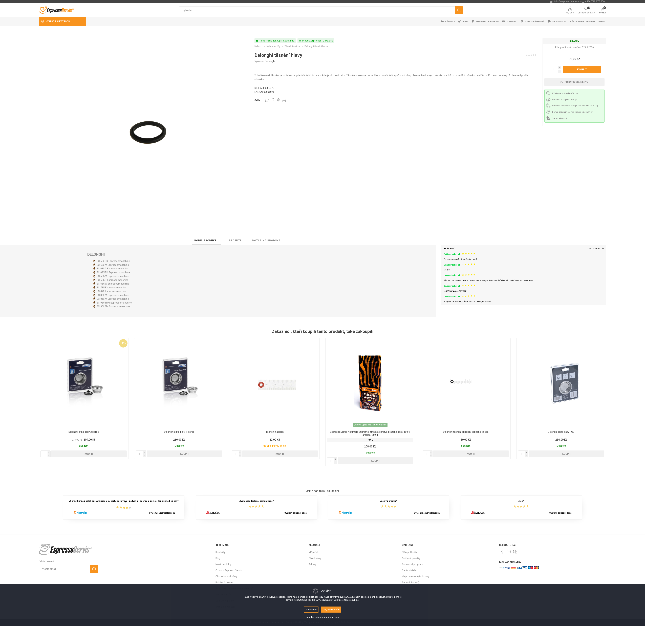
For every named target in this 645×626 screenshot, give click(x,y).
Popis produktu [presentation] (206, 240)
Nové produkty (223, 564)
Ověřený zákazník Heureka (162, 513)
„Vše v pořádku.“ (388, 501)
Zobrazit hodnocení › (594, 248)
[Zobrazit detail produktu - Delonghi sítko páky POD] (561, 383)
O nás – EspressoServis (229, 570)
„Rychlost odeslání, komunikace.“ (256, 501)
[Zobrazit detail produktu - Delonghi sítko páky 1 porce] (179, 383)
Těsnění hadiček (275, 431)
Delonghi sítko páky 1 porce (179, 431)
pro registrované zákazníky (572, 112)
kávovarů (559, 118)
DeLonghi (270, 61)
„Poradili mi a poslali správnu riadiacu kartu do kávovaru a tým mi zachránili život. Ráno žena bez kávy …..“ (124, 502)
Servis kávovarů (410, 582)
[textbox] (317, 10)
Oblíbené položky (411, 558)
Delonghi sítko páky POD (561, 431)
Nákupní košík (409, 552)
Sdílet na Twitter (267, 100)
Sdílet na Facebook (273, 100)
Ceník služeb (409, 570)
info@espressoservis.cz (567, 1)
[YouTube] (508, 551)
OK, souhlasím (331, 609)
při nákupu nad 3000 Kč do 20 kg (575, 105)
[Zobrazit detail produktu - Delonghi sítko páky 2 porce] (83, 383)
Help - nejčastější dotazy (415, 576)
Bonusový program (412, 564)
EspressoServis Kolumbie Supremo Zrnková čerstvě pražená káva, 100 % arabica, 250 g (370, 433)
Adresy (312, 564)
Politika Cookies (224, 582)
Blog (218, 558)
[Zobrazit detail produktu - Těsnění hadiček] (274, 383)
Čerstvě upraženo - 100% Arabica (370, 425)
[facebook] (502, 551)
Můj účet (570, 12)
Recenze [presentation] (235, 240)
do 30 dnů (565, 93)
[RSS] (515, 551)
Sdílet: (258, 100)
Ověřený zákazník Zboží (295, 513)
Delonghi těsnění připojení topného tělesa (465, 431)
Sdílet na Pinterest (278, 100)
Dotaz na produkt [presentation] (266, 240)
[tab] (206, 240)
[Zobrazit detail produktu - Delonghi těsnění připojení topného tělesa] (465, 383)
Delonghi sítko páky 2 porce (84, 431)
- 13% (123, 343)
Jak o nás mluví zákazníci (322, 491)
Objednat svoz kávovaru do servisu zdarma (578, 21)
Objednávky (315, 558)
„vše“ (521, 501)
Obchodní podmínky (226, 576)
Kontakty (220, 552)
